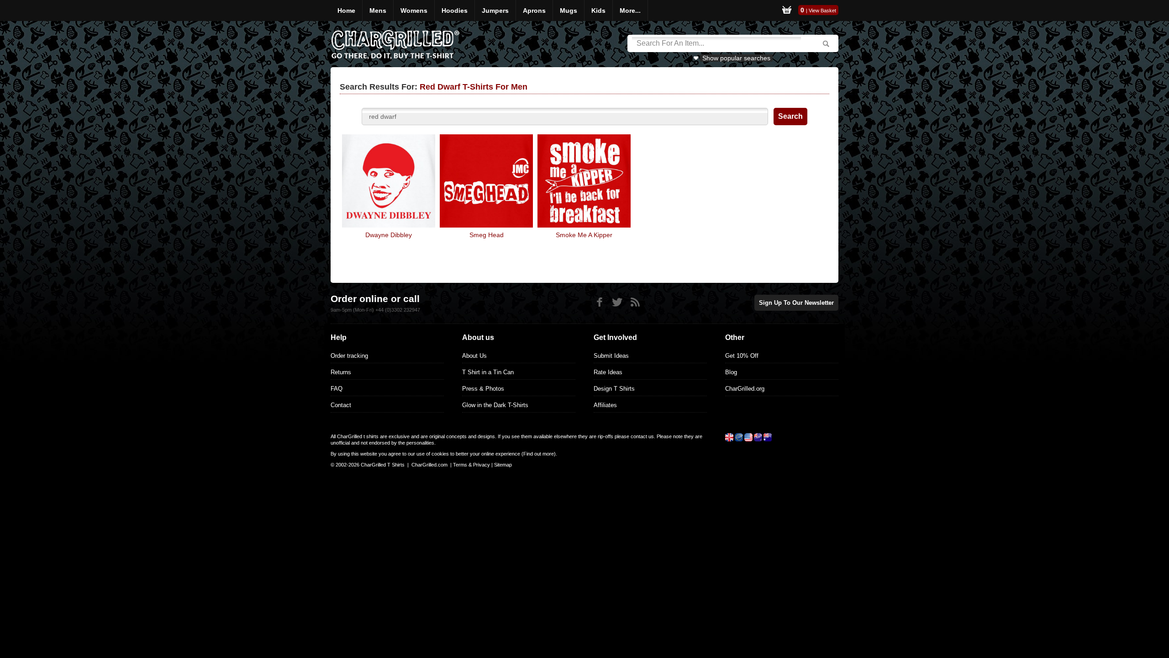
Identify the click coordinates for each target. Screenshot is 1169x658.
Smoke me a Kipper (584, 235)
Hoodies (455, 10)
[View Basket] (787, 10)
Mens (377, 10)
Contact (341, 405)
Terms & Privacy (471, 464)
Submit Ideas (611, 355)
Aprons (534, 10)
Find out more (538, 453)
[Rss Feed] (635, 302)
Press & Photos (483, 388)
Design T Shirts (614, 388)
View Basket (822, 10)
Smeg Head (486, 235)
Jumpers (495, 10)
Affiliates (605, 405)
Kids (598, 10)
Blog (731, 372)
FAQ (336, 388)
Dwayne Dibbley (388, 235)
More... (630, 10)
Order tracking (349, 355)
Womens (413, 10)
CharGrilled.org (744, 388)
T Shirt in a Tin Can (488, 372)
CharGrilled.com (429, 464)
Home (346, 10)
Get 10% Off (741, 355)
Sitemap (503, 464)
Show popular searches (736, 58)
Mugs (568, 10)
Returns (341, 372)
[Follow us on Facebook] (599, 302)
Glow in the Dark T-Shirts (495, 405)
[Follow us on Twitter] (617, 302)
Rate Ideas (608, 372)
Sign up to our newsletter (796, 302)
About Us (474, 355)
